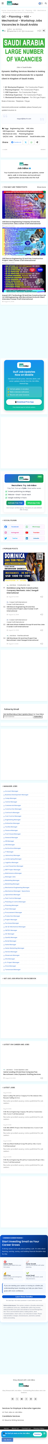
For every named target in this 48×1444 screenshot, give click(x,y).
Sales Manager (10, 945)
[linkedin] (30, 1399)
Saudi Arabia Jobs (14, 10)
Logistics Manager (11, 862)
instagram (15, 532)
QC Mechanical (21, 136)
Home (4, 10)
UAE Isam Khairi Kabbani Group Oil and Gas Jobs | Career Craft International (26, 626)
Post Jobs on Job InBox (13, 1412)
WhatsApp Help (34, 503)
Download (37, 1434)
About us (15, 1428)
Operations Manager (12, 895)
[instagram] (26, 1399)
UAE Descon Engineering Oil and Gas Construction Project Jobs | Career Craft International (22, 259)
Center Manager (11, 802)
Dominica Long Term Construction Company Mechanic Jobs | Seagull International (22, 590)
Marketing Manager (12, 880)
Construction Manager (13, 809)
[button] (46, 3)
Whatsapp (31, 142)
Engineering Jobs (17, 128)
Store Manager (10, 966)
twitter (15, 538)
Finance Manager (11, 830)
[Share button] (37, 142)
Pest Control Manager (13, 898)
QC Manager (9, 934)
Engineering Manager (13, 820)
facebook (15, 527)
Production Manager (12, 916)
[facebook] (12, 1399)
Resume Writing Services (14, 1420)
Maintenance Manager (13, 873)
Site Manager (10, 959)
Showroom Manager (12, 955)
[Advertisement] (24, 334)
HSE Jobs (30, 128)
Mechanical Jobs (10, 134)
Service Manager (11, 952)
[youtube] (21, 1399)
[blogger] (35, 1399)
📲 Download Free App (24, 402)
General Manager (11, 837)
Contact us (26, 1428)
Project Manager (11, 920)
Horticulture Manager (13, 848)
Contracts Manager (12, 812)
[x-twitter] (17, 1399)
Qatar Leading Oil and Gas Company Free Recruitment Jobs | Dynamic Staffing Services (22, 1073)
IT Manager (9, 852)
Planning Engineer (26, 134)
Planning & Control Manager (15, 902)
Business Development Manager (16, 795)
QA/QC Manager (11, 930)
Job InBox (22, 168)
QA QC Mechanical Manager (15, 927)
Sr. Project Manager (12, 962)
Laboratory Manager (12, 855)
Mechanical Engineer (25, 131)
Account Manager (11, 791)
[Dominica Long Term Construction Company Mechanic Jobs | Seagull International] (24, 567)
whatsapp (36, 527)
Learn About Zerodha (24, 1297)
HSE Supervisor (9, 131)
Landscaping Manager (13, 859)
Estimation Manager (12, 823)
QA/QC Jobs (8, 136)
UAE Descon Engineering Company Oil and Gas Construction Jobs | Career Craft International (21, 223)
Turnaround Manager (13, 970)
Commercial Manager (13, 805)
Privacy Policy (39, 1428)
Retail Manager (10, 941)
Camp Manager (11, 798)
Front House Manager (13, 834)
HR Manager (9, 841)
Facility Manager (11, 827)
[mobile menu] (2, 3)
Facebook (17, 142)
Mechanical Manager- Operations (17, 891)
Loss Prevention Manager (14, 866)
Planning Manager (11, 905)
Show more (41, 187)
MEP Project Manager (12, 870)
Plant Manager (10, 909)
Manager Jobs (10, 877)
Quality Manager (11, 937)
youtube (36, 532)
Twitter (25, 142)
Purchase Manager (12, 923)
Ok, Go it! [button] (7, 1440)
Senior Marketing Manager (14, 948)
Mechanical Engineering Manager (17, 887)
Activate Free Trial (15, 503)
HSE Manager (10, 845)
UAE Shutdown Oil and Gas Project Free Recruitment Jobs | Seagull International (22, 639)
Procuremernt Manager (13, 912)
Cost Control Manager (13, 816)
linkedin (36, 538)
